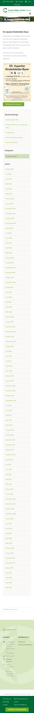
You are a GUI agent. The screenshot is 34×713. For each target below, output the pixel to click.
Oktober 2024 (10, 277)
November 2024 (10, 272)
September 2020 (11, 514)
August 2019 (9, 568)
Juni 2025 (9, 238)
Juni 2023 (9, 356)
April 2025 (9, 248)
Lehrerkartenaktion (12, 142)
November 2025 (10, 213)
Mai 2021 (8, 474)
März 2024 (9, 312)
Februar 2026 (10, 198)
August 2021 (9, 459)
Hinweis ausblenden (17, 709)
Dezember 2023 (10, 326)
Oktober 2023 (10, 336)
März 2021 (9, 484)
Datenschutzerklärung (24, 644)
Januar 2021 (9, 494)
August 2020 (10, 518)
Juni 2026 (9, 179)
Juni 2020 (9, 528)
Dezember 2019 (10, 558)
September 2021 (11, 454)
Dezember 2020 (10, 499)
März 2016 (9, 587)
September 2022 (11, 400)
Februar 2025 (10, 258)
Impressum (21, 642)
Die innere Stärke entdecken (14, 137)
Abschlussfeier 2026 (12, 120)
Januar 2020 (10, 553)
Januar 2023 (10, 381)
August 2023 (10, 346)
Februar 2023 (10, 376)
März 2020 (9, 543)
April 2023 (9, 366)
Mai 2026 (8, 184)
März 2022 (9, 425)
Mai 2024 (8, 302)
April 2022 (9, 420)
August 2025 (10, 228)
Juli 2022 (9, 405)
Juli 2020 (9, 523)
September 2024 (11, 282)
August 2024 (10, 287)
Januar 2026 (10, 203)
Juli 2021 (8, 464)
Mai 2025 (8, 243)
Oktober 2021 (10, 450)
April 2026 (9, 189)
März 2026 (9, 194)
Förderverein (14, 609)
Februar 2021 (10, 489)
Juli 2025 (9, 233)
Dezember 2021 (10, 440)
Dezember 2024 (10, 267)
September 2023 (11, 341)
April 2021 (9, 479)
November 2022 (10, 390)
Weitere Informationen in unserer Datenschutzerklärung (21, 701)
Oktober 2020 (10, 509)
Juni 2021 (9, 469)
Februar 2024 (10, 317)
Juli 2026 (9, 174)
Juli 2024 (9, 292)
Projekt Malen (10, 132)
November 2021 (10, 445)
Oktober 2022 (10, 395)
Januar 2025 (10, 262)
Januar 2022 (10, 435)
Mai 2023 (8, 361)
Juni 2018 (9, 582)
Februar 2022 (10, 430)
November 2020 (10, 504)
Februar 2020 (10, 548)
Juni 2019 (9, 573)
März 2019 (9, 578)
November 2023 (10, 331)
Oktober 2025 (10, 218)
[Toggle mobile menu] (30, 13)
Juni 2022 (9, 410)
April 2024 (9, 307)
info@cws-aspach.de (9, 660)
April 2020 (9, 538)
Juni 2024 (9, 297)
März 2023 (9, 371)
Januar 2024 (10, 322)
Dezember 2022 (10, 386)
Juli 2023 (9, 351)
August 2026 (10, 169)
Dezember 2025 (10, 208)
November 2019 (10, 563)
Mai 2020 (8, 533)
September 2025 (11, 223)
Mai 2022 (8, 415)
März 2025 (9, 253)
